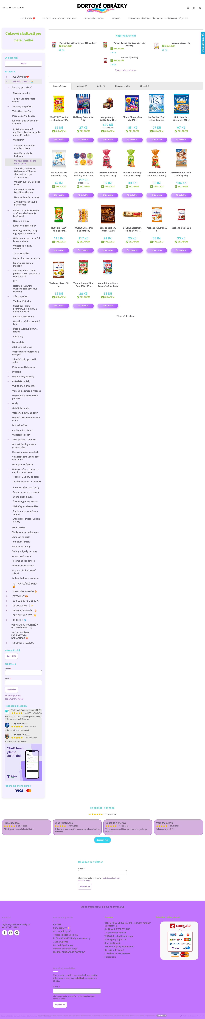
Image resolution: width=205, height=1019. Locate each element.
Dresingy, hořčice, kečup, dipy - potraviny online (25, 232)
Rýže (15, 281)
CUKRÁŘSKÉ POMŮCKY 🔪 (26, 601)
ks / (11, 656)
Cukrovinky (18, 140)
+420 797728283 (10, 927)
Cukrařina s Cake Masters (117, 953)
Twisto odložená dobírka (65, 935)
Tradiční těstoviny (22, 301)
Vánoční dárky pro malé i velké (24, 360)
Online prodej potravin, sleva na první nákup (102, 907)
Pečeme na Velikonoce (23, 116)
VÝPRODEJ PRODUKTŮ (24, 386)
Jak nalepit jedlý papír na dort (119, 946)
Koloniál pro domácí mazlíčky (23, 264)
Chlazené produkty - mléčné (23, 247)
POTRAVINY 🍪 (20, 596)
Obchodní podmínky (63, 945)
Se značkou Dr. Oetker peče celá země (25, 458)
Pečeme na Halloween (23, 367)
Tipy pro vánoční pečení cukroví (24, 100)
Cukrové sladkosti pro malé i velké (25, 162)
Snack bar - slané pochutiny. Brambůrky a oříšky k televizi (25, 309)
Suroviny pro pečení (22, 87)
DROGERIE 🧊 (19, 620)
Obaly (15, 403)
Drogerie (16, 372)
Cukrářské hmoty (20, 408)
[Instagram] (10, 932)
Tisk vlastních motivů (115, 932)
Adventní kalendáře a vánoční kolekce (25, 147)
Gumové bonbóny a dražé (27, 197)
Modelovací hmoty (21, 546)
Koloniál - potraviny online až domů (25, 122)
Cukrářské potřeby (21, 381)
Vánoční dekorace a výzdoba (26, 391)
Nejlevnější (82, 86)
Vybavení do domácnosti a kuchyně (25, 353)
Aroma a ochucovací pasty (26, 487)
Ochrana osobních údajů (65, 948)
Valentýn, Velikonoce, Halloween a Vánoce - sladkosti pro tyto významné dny (25, 172)
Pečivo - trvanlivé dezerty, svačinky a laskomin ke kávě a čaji (26, 213)
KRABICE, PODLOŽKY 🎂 (25, 610)
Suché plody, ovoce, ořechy (26, 258)
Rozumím (161, 1015)
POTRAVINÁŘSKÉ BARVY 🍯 (25, 585)
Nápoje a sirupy (21, 221)
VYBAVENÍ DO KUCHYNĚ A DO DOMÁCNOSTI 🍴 (24, 626)
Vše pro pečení (20, 296)
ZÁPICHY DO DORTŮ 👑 (24, 615)
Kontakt (57, 924)
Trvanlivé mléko (21, 253)
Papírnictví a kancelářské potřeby (25, 397)
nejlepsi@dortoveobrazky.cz (16, 924)
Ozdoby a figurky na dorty (25, 413)
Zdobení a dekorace (22, 347)
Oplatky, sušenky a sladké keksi (27, 183)
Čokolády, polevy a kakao (25, 501)
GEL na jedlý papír (62, 931)
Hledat (23, 63)
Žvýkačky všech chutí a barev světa (25, 203)
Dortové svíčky (19, 425)
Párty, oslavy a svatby (23, 376)
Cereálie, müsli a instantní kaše (26, 322)
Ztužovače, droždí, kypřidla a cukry (26, 520)
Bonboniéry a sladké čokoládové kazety (24, 191)
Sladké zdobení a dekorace (25, 532)
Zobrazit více (102, 840)
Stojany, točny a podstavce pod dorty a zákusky (25, 470)
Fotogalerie (110, 957)
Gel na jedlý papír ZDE (115, 939)
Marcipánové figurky (22, 464)
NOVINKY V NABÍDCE (23, 643)
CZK (3, 8)
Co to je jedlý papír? (114, 950)
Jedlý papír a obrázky (23, 430)
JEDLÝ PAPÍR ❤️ (21, 77)
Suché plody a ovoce (23, 497)
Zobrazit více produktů (125, 70)
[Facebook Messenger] (17, 932)
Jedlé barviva (18, 527)
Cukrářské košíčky (21, 435)
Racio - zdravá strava (23, 316)
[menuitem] (26, 18)
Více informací (150, 1015)
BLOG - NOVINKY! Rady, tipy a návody (71, 938)
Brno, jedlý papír (112, 943)
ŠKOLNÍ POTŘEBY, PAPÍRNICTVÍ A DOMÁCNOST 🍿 (20, 635)
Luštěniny (18, 336)
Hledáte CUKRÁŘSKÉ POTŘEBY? (69, 952)
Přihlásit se (11, 690)
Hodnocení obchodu (102, 807)
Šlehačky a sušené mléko (25, 506)
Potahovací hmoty (21, 541)
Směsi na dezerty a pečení (26, 492)
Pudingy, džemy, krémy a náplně (25, 512)
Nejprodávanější (122, 86)
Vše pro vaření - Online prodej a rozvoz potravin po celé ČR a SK (26, 273)
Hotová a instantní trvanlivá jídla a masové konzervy (25, 289)
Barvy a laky (18, 342)
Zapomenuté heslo (14, 699)
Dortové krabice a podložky (25, 452)
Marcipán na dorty (21, 537)
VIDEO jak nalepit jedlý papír (118, 936)
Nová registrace (13, 695)
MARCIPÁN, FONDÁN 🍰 (25, 591)
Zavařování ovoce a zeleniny (26, 481)
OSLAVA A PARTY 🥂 (23, 605)
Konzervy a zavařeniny (24, 225)
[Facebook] (4, 932)
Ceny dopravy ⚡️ (61, 928)
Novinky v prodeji (21, 93)
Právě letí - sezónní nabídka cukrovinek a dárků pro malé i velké (27, 132)
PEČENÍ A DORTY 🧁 (23, 81)
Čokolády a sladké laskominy (23, 154)
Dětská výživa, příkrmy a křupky (25, 330)
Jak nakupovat (60, 941)
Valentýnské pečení (22, 111)
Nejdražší (101, 86)
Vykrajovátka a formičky (24, 439)
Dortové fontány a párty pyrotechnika (24, 445)
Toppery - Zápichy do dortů (25, 477)
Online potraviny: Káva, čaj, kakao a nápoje (26, 239)
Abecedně (144, 86)
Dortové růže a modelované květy (26, 419)
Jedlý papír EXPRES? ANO (117, 929)
